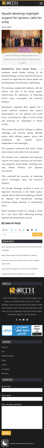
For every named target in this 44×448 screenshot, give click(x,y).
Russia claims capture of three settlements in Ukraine (19, 255)
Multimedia (5, 373)
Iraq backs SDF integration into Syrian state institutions (20, 268)
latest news (5, 347)
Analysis (4, 364)
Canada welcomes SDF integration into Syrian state (18, 274)
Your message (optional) (11, 404)
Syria (3, 351)
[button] (5, 443)
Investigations (6, 369)
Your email (6, 395)
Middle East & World (8, 356)
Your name (6, 386)
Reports (4, 360)
